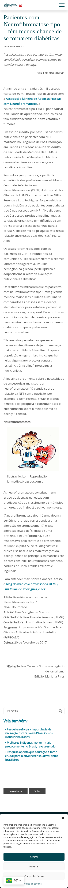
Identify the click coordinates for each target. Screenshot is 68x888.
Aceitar (34, 857)
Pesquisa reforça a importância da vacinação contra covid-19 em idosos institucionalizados (29, 733)
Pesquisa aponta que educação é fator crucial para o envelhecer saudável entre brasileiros (31, 756)
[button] (63, 818)
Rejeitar (34, 866)
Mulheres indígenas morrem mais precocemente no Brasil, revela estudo (30, 744)
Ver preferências (34, 876)
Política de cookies (32, 883)
